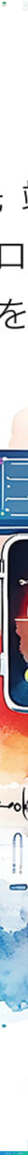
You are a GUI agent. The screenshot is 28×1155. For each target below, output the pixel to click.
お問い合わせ (20, 1153)
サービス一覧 (7, 1153)
